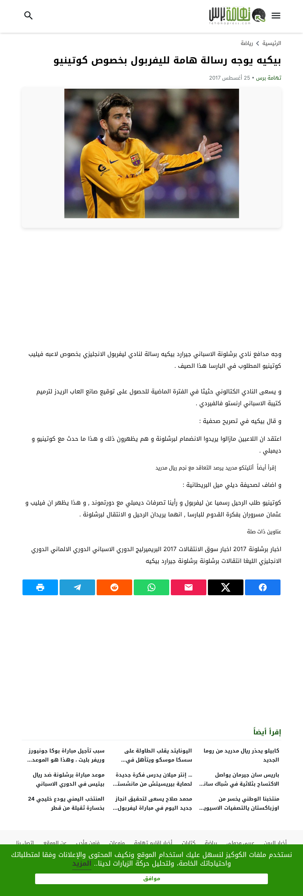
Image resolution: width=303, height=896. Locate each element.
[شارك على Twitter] (225, 587)
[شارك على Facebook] (263, 587)
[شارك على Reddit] (114, 587)
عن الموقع (55, 843)
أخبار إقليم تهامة (153, 843)
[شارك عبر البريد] (188, 587)
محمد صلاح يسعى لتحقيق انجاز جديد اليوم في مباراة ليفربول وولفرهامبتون (153, 808)
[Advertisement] (151, 285)
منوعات (117, 843)
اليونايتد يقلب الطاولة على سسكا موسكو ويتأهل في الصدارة (158, 760)
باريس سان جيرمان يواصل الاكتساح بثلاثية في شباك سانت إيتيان (239, 784)
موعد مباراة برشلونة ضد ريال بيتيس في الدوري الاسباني (69, 779)
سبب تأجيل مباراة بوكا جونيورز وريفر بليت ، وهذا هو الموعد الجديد (66, 760)
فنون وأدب (88, 843)
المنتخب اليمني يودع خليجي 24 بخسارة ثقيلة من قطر (66, 803)
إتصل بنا (25, 843)
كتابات (188, 843)
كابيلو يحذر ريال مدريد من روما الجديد (241, 755)
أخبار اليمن (275, 843)
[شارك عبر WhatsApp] (151, 587)
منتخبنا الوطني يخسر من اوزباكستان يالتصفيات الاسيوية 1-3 (239, 808)
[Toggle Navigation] (278, 16)
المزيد (82, 863)
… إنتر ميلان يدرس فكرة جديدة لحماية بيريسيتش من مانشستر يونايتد (153, 784)
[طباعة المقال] (40, 587)
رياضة (247, 43)
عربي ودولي (240, 843)
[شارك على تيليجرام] (77, 587)
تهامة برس (268, 78)
